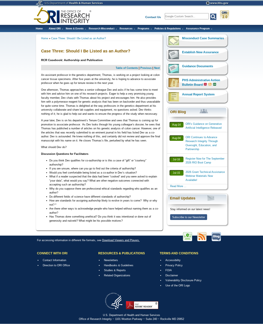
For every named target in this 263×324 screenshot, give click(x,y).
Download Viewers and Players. (121, 240)
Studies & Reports (115, 270)
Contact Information (54, 260)
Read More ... (178, 186)
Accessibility (173, 260)
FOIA (168, 270)
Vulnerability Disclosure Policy (183, 280)
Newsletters (111, 260)
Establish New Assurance (200, 52)
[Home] (62, 15)
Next (157, 67)
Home (39, 28)
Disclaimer (171, 275)
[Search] (213, 17)
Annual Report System (198, 94)
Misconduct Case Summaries (203, 38)
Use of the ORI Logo (177, 285)
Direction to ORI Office (56, 265)
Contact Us (153, 17)
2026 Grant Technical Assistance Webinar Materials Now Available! (205, 176)
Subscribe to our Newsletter (188, 217)
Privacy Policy (174, 265)
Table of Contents (127, 67)
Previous (146, 67)
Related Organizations (117, 275)
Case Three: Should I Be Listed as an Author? (78, 38)
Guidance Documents (197, 66)
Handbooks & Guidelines (118, 265)
